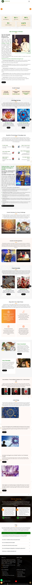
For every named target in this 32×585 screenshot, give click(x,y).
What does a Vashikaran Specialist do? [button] (9, 551)
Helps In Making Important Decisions (25, 151)
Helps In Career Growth (26, 145)
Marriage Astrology (20, 571)
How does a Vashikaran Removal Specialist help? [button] (11, 539)
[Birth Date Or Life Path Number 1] (26, 391)
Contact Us (18, 564)
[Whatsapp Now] (1, 580)
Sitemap (18, 565)
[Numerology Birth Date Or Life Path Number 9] (16, 391)
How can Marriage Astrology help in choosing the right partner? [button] (13, 548)
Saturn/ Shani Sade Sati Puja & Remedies (8, 575)
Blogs (18, 563)
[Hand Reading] (6, 391)
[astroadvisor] (29, 1)
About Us (18, 559)
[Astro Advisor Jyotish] (6, 1)
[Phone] (30, 583)
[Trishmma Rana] (9, 255)
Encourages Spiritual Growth (26, 158)
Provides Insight (5, 145)
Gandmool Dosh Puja (5, 574)
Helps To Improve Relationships (5, 158)
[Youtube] (16, 581)
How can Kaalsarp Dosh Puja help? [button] (8, 542)
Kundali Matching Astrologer (21, 576)
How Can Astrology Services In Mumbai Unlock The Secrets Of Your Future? (16, 426)
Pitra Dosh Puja (4, 571)
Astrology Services (8, 231)
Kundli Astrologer (19, 574)
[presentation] (2, 119)
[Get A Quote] (1, 583)
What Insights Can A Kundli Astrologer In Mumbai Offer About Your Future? (15, 484)
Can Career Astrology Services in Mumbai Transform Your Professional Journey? (15, 456)
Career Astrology (19, 575)
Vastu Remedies (6, 360)
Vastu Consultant (23, 231)
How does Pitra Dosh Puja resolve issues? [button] (9, 545)
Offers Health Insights (6, 151)
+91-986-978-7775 (5, 567)
